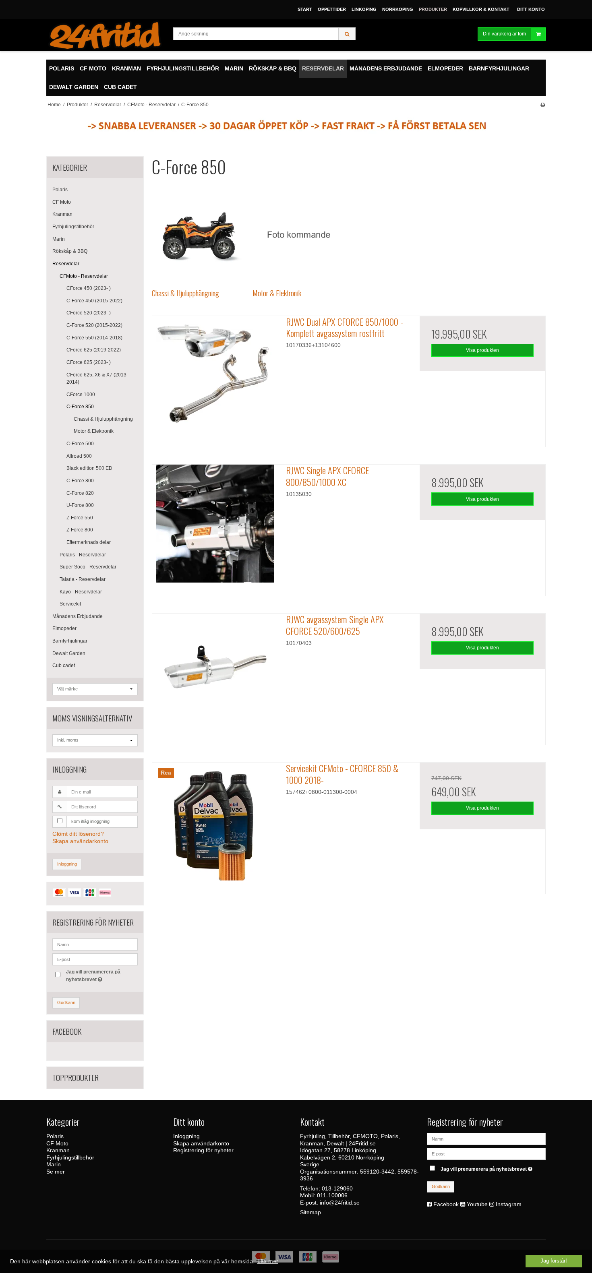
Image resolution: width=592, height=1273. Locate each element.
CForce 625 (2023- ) (88, 362)
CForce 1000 (80, 394)
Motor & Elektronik (94, 431)
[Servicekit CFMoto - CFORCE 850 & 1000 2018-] (215, 825)
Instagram (509, 1204)
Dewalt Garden (68, 653)
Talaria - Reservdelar (83, 579)
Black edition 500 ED (89, 468)
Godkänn (66, 1002)
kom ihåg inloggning (90, 821)
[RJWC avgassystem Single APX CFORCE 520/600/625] (215, 676)
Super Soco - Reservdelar (88, 567)
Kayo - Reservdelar (81, 592)
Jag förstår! (553, 1261)
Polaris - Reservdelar (83, 555)
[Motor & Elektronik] (299, 234)
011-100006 (332, 1195)
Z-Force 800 (79, 530)
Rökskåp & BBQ (69, 251)
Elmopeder (64, 628)
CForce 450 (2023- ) (88, 288)
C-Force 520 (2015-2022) (94, 325)
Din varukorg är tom (504, 34)
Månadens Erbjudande (77, 616)
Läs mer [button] (267, 1261)
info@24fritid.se (340, 1202)
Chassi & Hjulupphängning (103, 419)
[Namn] (486, 1138)
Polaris (60, 189)
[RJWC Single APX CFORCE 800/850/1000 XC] (215, 527)
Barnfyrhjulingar (69, 641)
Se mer (55, 1171)
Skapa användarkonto (80, 841)
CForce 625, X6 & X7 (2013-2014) (97, 378)
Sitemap (310, 1212)
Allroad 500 (79, 456)
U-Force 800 (80, 505)
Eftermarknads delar (88, 542)
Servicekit (70, 604)
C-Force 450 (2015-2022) (94, 301)
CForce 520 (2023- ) (88, 313)
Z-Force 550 (79, 518)
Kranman (62, 214)
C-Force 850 (80, 406)
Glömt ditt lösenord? (78, 834)
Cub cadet (63, 665)
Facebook (446, 1204)
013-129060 (337, 1188)
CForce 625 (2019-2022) (93, 350)
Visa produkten (482, 350)
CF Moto (61, 202)
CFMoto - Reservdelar (84, 276)
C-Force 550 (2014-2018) (94, 338)
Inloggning (67, 864)
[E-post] (486, 1153)
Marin (58, 239)
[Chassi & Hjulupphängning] (198, 234)
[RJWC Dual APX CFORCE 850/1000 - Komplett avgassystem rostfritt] (215, 379)
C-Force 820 (80, 493)
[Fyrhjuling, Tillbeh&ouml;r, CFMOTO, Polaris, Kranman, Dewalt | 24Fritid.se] (105, 35)
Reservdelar (65, 264)
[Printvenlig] (543, 104)
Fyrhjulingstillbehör (73, 226)
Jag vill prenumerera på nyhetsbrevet (92, 975)
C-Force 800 (80, 481)
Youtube (477, 1204)
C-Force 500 (80, 443)
